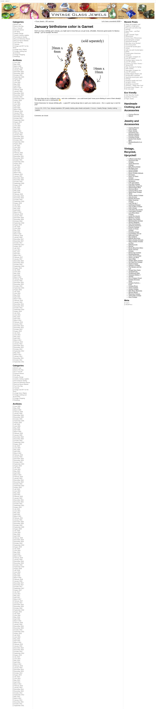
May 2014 (17, 317)
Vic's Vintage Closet (135, 278)
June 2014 (17, 315)
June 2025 (17, 82)
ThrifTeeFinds (133, 271)
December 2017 (19, 239)
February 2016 (18, 279)
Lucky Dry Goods (134, 216)
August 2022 (18, 144)
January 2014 (18, 324)
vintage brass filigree (20, 49)
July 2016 (17, 270)
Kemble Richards (134, 198)
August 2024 (18, 100)
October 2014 (18, 308)
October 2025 (18, 75)
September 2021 (19, 162)
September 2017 (19, 244)
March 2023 (17, 131)
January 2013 (18, 344)
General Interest (19, 30)
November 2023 (19, 116)
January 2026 (18, 70)
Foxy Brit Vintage (134, 184)
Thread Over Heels (135, 270)
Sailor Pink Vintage (135, 256)
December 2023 (19, 115)
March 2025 (17, 88)
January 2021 (18, 176)
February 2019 (18, 214)
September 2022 (19, 142)
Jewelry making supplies (21, 35)
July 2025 (17, 80)
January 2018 (18, 237)
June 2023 (17, 125)
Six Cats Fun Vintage (135, 262)
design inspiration (56, 108)
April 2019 (17, 210)
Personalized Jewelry (20, 37)
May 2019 (17, 208)
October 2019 (18, 199)
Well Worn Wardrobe (135, 291)
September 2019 (19, 201)
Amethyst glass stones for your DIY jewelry (134, 61)
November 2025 (19, 73)
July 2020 (17, 187)
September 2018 (19, 223)
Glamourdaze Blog (135, 187)
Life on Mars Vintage (135, 206)
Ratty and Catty (133, 235)
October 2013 (18, 329)
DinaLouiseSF (133, 171)
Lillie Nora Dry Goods (132, 95)
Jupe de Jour (133, 197)
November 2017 (19, 241)
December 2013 (19, 326)
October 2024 (18, 97)
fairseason (132, 181)
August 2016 (18, 268)
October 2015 (18, 286)
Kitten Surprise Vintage (133, 201)
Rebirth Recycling (134, 238)
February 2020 (18, 194)
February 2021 (18, 174)
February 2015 (18, 300)
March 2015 (17, 299)
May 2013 (17, 336)
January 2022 (18, 154)
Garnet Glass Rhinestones (134, 38)
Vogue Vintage (133, 287)
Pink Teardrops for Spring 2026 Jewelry (133, 67)
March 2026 (17, 66)
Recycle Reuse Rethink (21, 40)
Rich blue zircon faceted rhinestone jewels (133, 44)
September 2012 (19, 351)
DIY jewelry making (68, 108)
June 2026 (17, 62)
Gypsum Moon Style (135, 190)
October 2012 (18, 349)
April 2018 (17, 232)
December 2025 (19, 71)
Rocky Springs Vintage (133, 250)
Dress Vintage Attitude (136, 173)
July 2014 (17, 313)
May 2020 (17, 190)
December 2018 (19, 217)
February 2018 (18, 235)
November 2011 (19, 358)
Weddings (17, 56)
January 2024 (18, 113)
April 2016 (17, 275)
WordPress (129, 304)
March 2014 (17, 320)
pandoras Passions (131, 97)
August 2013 (18, 331)
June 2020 (17, 189)
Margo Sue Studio (134, 219)
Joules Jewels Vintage (136, 195)
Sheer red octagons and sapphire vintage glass (133, 25)
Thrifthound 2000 (134, 273)
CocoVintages (133, 170)
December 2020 (19, 178)
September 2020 (19, 183)
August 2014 (18, 311)
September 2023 (19, 120)
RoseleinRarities (134, 254)
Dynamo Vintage (134, 179)
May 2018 (17, 230)
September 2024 (19, 98)
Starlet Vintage (133, 264)
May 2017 (17, 252)
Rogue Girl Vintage (135, 252)
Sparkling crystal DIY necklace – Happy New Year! (134, 84)
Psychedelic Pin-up (135, 233)
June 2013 (17, 335)
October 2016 (18, 264)
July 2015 (17, 291)
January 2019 (18, 216)
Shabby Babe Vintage (136, 260)
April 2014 (17, 318)
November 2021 (19, 158)
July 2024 (17, 102)
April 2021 (17, 171)
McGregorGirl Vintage (136, 221)
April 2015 (17, 297)
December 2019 (19, 196)
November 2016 (19, 262)
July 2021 (17, 165)
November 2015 (19, 284)
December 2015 (19, 282)
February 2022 (18, 153)
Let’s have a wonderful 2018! (111, 21)
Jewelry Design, (102, 108)
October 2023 (18, 118)
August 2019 (18, 203)
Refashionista (133, 244)
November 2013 (19, 327)
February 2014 (18, 322)
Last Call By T (133, 203)
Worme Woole (133, 292)
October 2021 (18, 160)
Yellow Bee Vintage (135, 295)
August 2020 (18, 185)
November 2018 (19, 219)
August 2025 (18, 79)
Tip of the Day (18, 42)
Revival (131, 246)
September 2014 (19, 309)
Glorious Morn (133, 189)
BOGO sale (17, 24)
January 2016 (18, 281)
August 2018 (18, 225)
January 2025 (18, 91)
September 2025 (19, 77)
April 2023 (17, 129)
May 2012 (17, 353)
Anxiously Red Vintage (133, 161)
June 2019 (17, 207)
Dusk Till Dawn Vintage (133, 177)
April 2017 (17, 253)
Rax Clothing (133, 236)
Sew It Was (132, 259)
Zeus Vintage (133, 297)
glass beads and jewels (82, 108)
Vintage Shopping (19, 54)
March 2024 (17, 109)
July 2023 (17, 124)
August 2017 (18, 246)
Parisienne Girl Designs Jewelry (134, 133)
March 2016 (17, 277)
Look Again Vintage (135, 211)
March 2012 (17, 354)
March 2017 (17, 255)
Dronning (132, 174)
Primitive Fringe (134, 137)
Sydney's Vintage (134, 265)
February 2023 (18, 133)
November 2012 (19, 347)
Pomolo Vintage (134, 135)
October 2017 (18, 243)
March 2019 (17, 212)
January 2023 (18, 135)
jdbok (130, 194)
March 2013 (17, 340)
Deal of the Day (19, 26)
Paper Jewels (130, 98)
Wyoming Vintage (134, 294)
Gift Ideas (17, 31)
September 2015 (19, 288)
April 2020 (17, 192)
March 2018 (17, 234)
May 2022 (17, 149)
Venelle (131, 276)
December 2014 (19, 304)
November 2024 (19, 95)
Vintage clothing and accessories (20, 52)
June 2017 (17, 250)
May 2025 (17, 84)
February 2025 (18, 89)
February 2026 (18, 68)
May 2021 (17, 169)
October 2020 (18, 181)
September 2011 (19, 362)
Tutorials (16, 44)
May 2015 (17, 295)
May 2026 (17, 64)
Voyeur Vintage (133, 289)
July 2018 (17, 226)
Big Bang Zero (133, 168)
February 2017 (18, 257)
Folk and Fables (134, 182)
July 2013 (17, 333)
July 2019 (17, 205)
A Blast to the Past (135, 159)
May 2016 (17, 273)
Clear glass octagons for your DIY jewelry (133, 57)
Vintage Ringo (133, 286)
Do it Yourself (18, 28)
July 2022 (17, 145)
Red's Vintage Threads (136, 240)
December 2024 (19, 93)
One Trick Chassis (134, 224)
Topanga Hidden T (135, 275)
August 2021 (18, 163)
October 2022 (18, 140)
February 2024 (18, 111)
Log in (127, 303)
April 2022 (17, 151)
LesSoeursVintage (135, 205)
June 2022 (17, 147)
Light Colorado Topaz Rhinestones (132, 35)
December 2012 (19, 345)
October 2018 (18, 221)
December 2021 (19, 156)
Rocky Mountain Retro (136, 248)
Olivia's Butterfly (134, 222)
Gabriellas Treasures (135, 186)
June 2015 (17, 293)
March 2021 (17, 172)
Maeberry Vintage (134, 217)
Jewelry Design (18, 33)
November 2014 (19, 306)
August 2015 (18, 290)
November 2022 (19, 138)
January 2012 (18, 356)
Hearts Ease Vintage (135, 192)
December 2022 (19, 136)
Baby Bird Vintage (134, 167)
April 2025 (17, 86)
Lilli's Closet (133, 129)
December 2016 (19, 261)
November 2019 (19, 198)
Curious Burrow (134, 114)
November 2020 (19, 180)
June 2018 (17, 228)
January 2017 (18, 259)
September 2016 (19, 266)
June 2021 (17, 167)
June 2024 (17, 104)
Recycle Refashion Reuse (22, 39)
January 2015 (18, 302)
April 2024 (17, 107)
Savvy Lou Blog (134, 257)
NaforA (131, 116)
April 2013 (17, 338)
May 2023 (17, 127)
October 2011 (18, 360)
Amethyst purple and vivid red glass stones (134, 81)
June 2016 (17, 271)
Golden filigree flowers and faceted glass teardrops (134, 74)
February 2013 (18, 342)
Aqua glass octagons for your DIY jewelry (133, 71)
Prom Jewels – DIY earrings (45, 21)
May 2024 (17, 106)
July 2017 (17, 248)
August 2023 (18, 122)
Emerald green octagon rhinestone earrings (133, 40)
